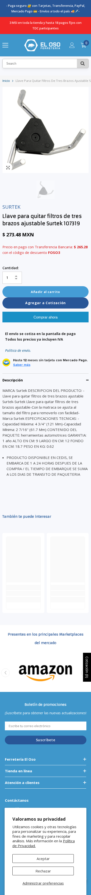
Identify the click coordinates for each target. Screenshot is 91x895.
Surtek (11, 207)
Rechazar (43, 871)
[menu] (5, 45)
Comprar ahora (45, 317)
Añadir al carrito (45, 292)
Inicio (6, 80)
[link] (23, 593)
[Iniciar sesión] (72, 45)
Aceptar (43, 858)
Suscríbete (45, 740)
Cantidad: (10, 267)
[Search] (82, 63)
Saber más (21, 365)
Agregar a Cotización (45, 303)
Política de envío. (18, 350)
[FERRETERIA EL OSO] (45, 672)
